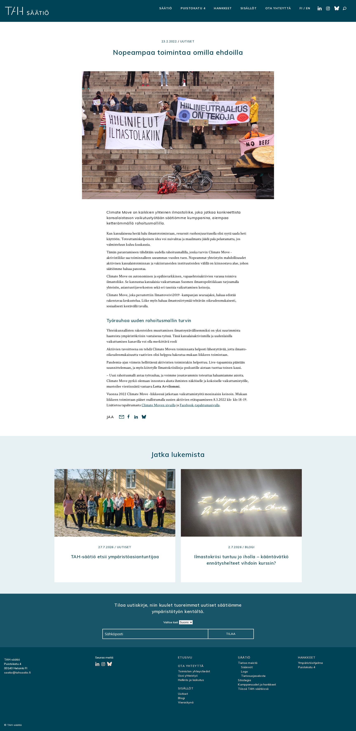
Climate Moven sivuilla (159, 405)
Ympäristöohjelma (310, 663)
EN (308, 8)
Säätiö (165, 8)
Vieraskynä (185, 702)
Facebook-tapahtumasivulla (199, 405)
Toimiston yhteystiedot (194, 671)
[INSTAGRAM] (328, 8)
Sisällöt (248, 8)
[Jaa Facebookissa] (128, 417)
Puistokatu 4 (193, 8)
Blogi (181, 698)
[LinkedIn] (97, 664)
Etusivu (185, 657)
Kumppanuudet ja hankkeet (257, 684)
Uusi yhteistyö (188, 675)
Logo (244, 671)
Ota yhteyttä (278, 8)
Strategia (244, 680)
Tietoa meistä (247, 663)
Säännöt (247, 667)
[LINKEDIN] (320, 8)
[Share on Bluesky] (144, 417)
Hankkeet (223, 8)
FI (301, 8)
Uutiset (187, 41)
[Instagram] (103, 664)
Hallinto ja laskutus (191, 680)
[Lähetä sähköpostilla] (121, 417)
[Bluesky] (109, 664)
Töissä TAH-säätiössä (253, 689)
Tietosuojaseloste (253, 676)
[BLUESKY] (337, 8)
